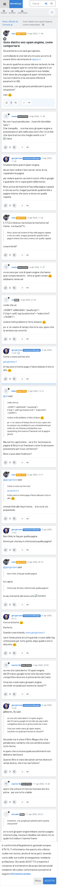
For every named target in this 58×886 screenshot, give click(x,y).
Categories (22, 13)
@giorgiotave (10, 479)
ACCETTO (50, 881)
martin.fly (16, 665)
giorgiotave (16, 158)
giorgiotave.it (10, 361)
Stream (4, 13)
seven (14, 116)
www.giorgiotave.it (35, 632)
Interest (12, 13)
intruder (15, 814)
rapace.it (36, 59)
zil (12, 300)
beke (13, 391)
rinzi (13, 34)
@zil (5, 396)
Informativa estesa (20, 874)
